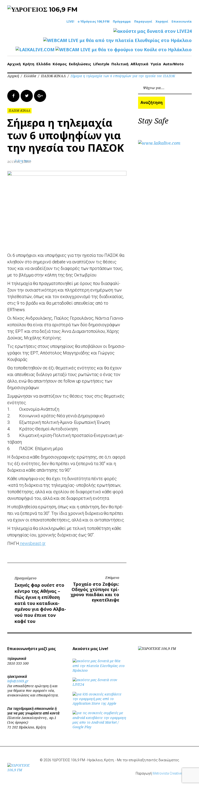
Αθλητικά (139, 63)
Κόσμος (60, 63)
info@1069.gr (18, 681)
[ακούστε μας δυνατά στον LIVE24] (152, 31)
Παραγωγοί (143, 22)
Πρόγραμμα (122, 22)
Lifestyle (101, 63)
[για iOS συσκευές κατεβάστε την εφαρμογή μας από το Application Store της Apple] (99, 703)
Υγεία (155, 63)
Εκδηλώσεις (80, 63)
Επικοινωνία (182, 22)
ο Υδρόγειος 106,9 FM (93, 22)
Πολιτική (119, 63)
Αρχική (14, 63)
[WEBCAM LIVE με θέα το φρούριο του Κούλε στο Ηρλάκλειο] (123, 50)
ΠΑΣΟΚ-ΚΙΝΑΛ (53, 76)
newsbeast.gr (32, 543)
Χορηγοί (162, 22)
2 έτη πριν (23, 161)
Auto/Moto (173, 63)
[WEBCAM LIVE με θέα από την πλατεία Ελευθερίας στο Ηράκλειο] (117, 40)
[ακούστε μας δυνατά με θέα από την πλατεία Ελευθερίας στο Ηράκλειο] (99, 670)
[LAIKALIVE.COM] (35, 50)
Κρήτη (28, 63)
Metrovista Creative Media (172, 773)
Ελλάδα (43, 63)
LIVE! (70, 22)
